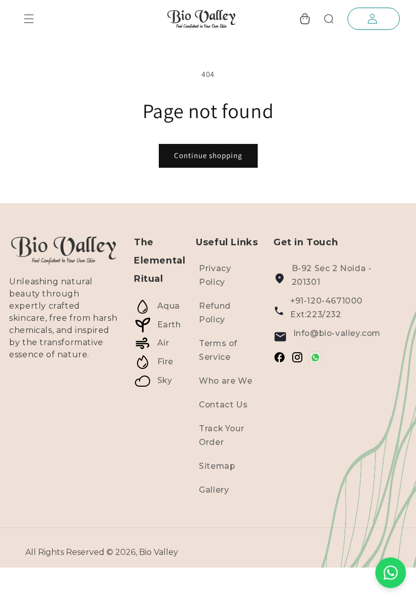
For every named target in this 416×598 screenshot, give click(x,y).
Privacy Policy (215, 275)
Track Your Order (221, 435)
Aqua (168, 306)
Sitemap (217, 466)
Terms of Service (218, 350)
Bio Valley (158, 552)
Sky (164, 380)
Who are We (225, 381)
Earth (169, 324)
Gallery (214, 490)
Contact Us (223, 404)
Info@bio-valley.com (336, 333)
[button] (29, 19)
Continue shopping (208, 155)
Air (163, 343)
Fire (165, 361)
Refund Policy (215, 312)
